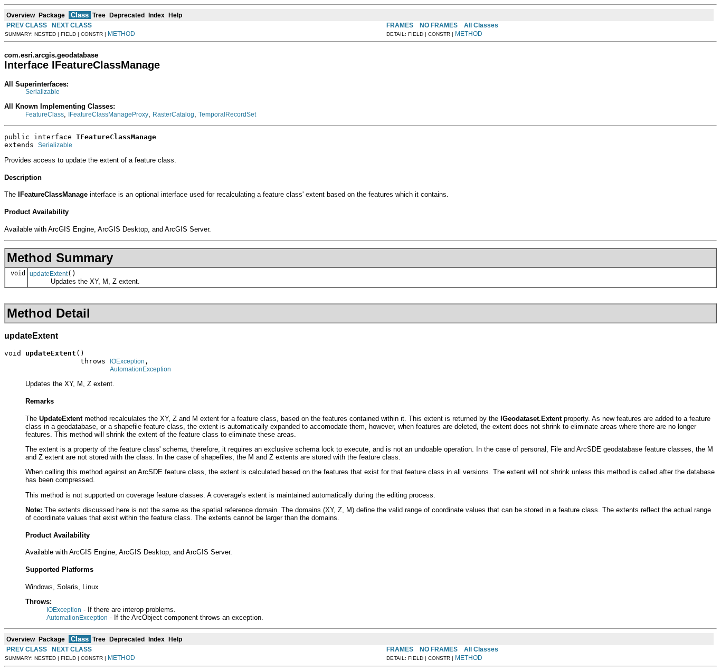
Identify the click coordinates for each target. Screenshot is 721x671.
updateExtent (49, 273)
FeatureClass (44, 114)
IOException (127, 361)
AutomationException (140, 369)
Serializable (42, 91)
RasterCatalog (173, 114)
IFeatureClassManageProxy (108, 114)
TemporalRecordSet (227, 114)
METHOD (121, 33)
